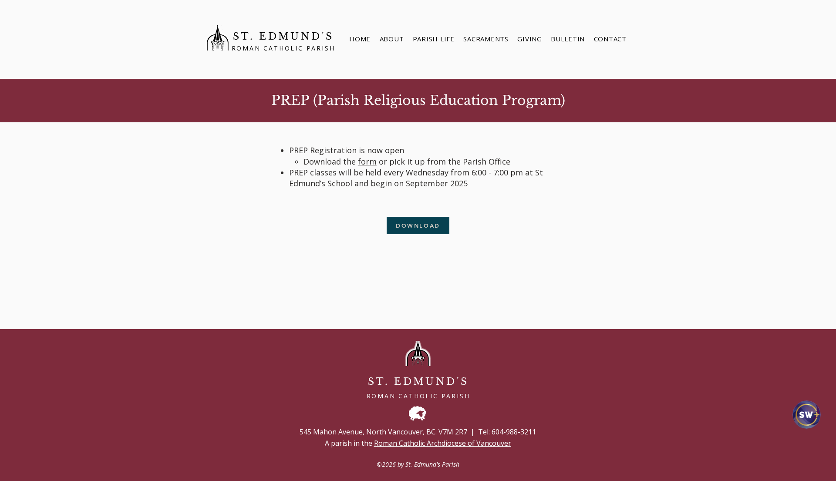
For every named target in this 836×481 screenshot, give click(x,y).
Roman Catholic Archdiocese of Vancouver (442, 443)
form (367, 161)
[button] (486, 38)
